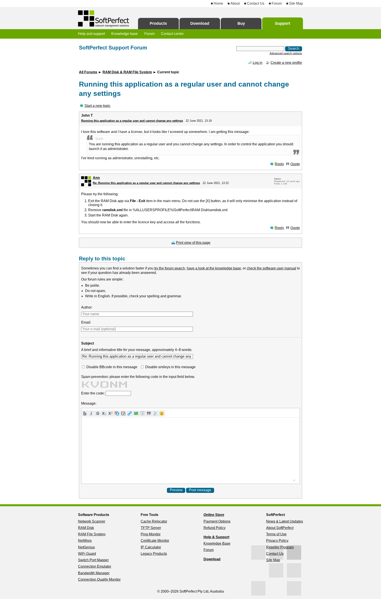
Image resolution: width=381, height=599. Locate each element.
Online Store (214, 515)
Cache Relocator (154, 521)
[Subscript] (104, 413)
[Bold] (85, 413)
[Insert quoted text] (149, 413)
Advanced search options (286, 53)
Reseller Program (280, 547)
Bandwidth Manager (94, 573)
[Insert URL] (130, 413)
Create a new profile (286, 62)
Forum (277, 3)
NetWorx (85, 540)
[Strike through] (98, 413)
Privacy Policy (277, 540)
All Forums (88, 72)
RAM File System (91, 534)
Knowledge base (124, 34)
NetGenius (86, 547)
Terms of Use (276, 534)
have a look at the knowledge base (214, 268)
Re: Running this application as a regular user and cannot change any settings (146, 183)
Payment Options (217, 521)
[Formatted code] (155, 413)
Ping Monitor (151, 534)
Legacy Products (154, 553)
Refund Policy (215, 528)
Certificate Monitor (155, 540)
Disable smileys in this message (170, 367)
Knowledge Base (217, 543)
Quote (295, 164)
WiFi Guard (87, 553)
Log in (257, 62)
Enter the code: (93, 393)
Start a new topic (97, 106)
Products (158, 23)
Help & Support (216, 537)
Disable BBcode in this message (111, 367)
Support (282, 23)
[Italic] (91, 413)
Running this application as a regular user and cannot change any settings (132, 120)
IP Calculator (151, 547)
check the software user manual (271, 268)
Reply (279, 164)
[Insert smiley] (162, 413)
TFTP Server (151, 528)
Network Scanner (91, 521)
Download (199, 23)
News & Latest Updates (284, 521)
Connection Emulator (94, 566)
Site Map (296, 3)
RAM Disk (86, 528)
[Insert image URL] (136, 413)
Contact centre (172, 34)
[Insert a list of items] (143, 413)
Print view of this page (193, 243)
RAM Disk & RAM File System (127, 72)
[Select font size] (123, 413)
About (235, 3)
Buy (241, 23)
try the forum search (169, 268)
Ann (96, 178)
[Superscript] (111, 413)
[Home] (104, 18)
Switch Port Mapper (93, 560)
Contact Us (255, 3)
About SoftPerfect (279, 528)
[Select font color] (117, 413)
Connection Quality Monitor (99, 579)
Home (218, 3)
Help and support (91, 34)
